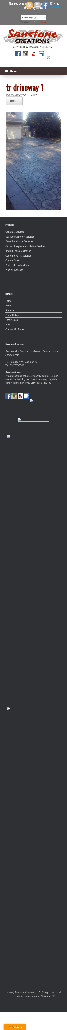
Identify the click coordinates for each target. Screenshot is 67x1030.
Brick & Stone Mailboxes (18, 250)
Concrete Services (14, 231)
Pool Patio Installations (17, 265)
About (8, 305)
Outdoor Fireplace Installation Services (25, 246)
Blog (7, 324)
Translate (42, 22)
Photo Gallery (12, 315)
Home (8, 300)
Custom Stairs (12, 260)
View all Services (14, 269)
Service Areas (13, 372)
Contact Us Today (14, 329)
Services (9, 310)
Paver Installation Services (19, 241)
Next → (14, 101)
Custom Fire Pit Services (18, 255)
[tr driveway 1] (33, 208)
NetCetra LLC (47, 996)
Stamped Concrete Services (19, 236)
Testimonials (11, 319)
